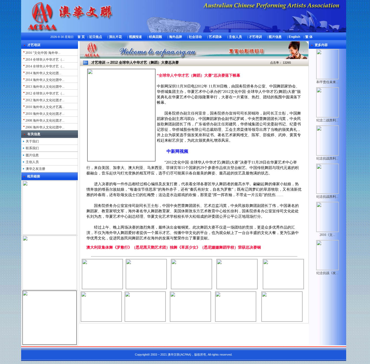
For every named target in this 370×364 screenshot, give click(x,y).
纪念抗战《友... (327, 273)
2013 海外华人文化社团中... (44, 87)
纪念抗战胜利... (327, 158)
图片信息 (275, 37)
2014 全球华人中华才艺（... (44, 59)
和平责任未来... (327, 82)
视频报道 (135, 37)
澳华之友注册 (35, 169)
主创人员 (235, 37)
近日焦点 (95, 37)
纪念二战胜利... (327, 120)
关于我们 (32, 141)
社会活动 (195, 37)
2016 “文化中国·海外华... (42, 53)
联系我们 (32, 148)
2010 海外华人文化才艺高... (44, 107)
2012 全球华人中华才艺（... (44, 93)
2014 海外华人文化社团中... (44, 80)
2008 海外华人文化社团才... (44, 120)
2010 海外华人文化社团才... (44, 114)
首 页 (81, 37)
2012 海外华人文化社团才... (44, 100)
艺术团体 (215, 37)
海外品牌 (175, 37)
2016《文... (327, 235)
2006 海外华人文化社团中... (44, 127)
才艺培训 (255, 37)
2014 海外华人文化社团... (43, 73)
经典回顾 (155, 37)
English (294, 37)
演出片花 (115, 37)
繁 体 (309, 37)
